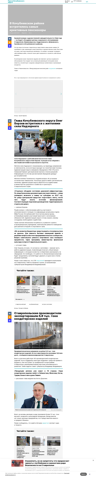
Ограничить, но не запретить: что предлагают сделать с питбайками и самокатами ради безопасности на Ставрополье (47, 463)
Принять (83, 474)
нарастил (45, 423)
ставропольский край (20, 304)
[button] (17, 463)
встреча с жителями (47, 304)
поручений (40, 260)
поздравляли (52, 68)
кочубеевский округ (34, 304)
